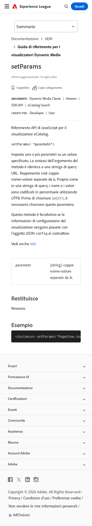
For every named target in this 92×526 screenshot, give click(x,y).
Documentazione (25, 38)
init (33, 243)
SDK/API (17, 105)
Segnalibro (23, 87)
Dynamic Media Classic (45, 98)
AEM (48, 38)
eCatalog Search (39, 105)
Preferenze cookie (67, 497)
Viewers (71, 98)
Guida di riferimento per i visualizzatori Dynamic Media (36, 50)
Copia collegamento (50, 87)
